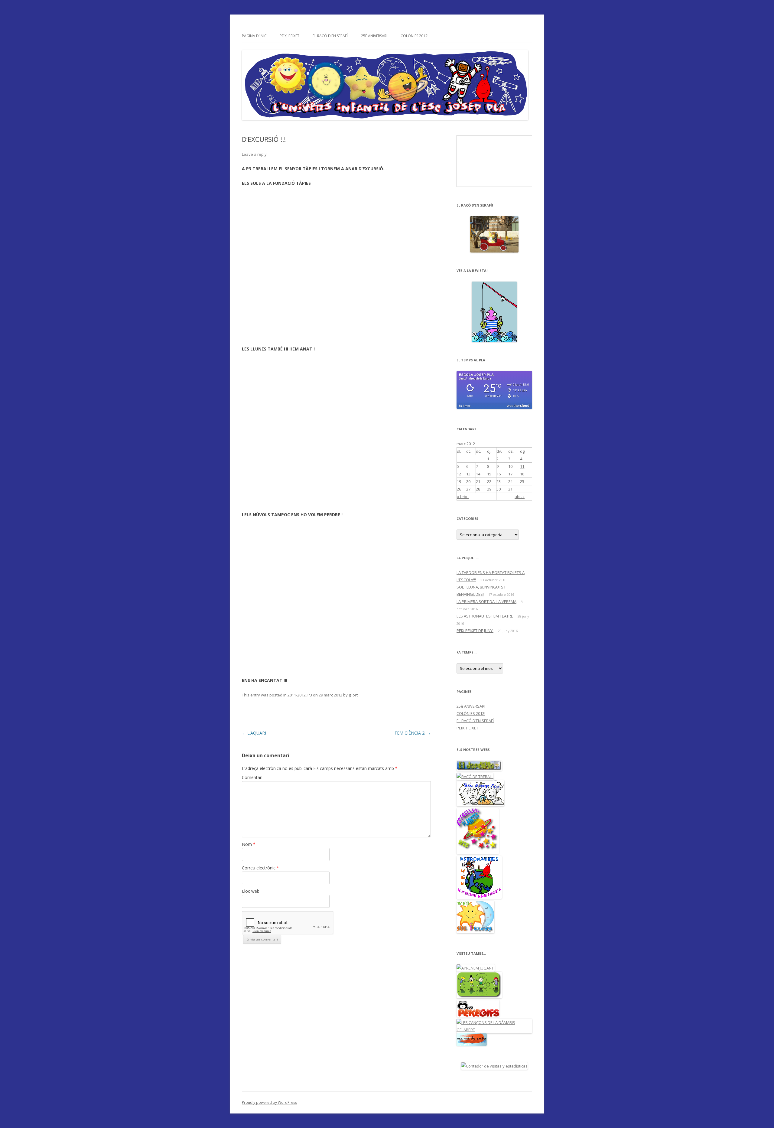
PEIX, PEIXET (289, 35)
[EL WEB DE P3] (475, 931)
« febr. (463, 496)
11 (522, 466)
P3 (309, 695)
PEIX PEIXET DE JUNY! (475, 630)
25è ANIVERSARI (374, 35)
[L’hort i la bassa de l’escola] (479, 769)
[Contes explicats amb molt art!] (472, 1044)
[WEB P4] (478, 852)
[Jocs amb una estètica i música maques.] (479, 996)
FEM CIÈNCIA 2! (413, 733)
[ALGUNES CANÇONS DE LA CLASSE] (494, 1029)
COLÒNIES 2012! (414, 35)
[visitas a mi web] (494, 1066)
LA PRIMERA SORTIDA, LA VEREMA (486, 601)
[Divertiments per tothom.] (478, 1015)
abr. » (520, 496)
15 (489, 474)
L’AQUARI (254, 733)
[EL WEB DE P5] (479, 897)
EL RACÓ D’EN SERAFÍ (330, 35)
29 (489, 489)
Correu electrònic (260, 868)
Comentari (252, 777)
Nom (248, 844)
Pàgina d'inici (255, 35)
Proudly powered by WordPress (269, 1102)
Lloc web (250, 891)
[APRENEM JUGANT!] (476, 968)
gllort (353, 695)
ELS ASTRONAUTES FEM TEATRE (485, 616)
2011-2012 (297, 695)
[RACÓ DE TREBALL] (475, 776)
